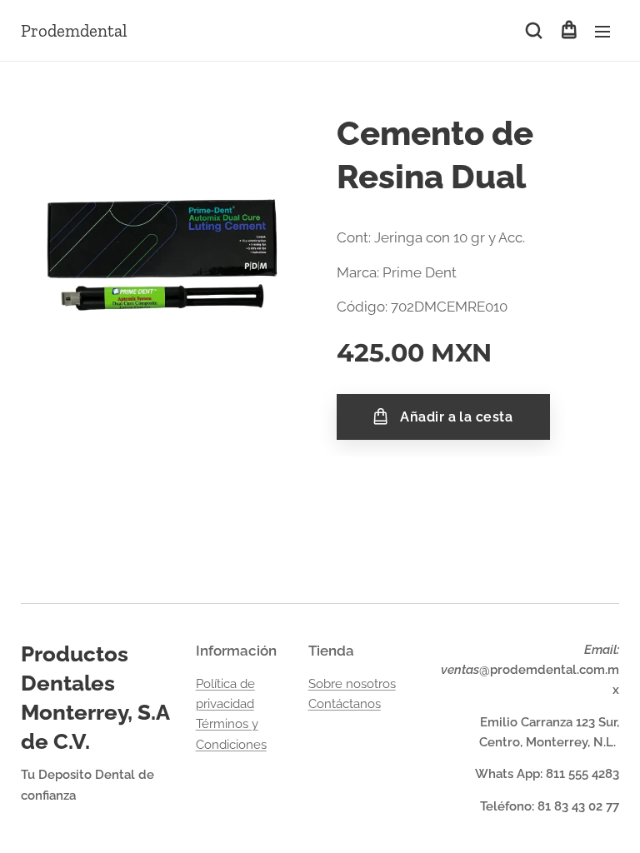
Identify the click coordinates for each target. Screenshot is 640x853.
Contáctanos (344, 703)
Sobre (327, 683)
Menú (602, 30)
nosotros (371, 683)
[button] (534, 31)
